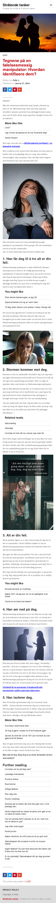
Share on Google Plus (20, 89)
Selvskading (10, 423)
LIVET (5, 55)
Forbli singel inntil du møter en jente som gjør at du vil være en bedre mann (28, 812)
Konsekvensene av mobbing (18, 589)
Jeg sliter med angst (14, 826)
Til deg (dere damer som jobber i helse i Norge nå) (28, 307)
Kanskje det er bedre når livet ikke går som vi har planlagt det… (27, 805)
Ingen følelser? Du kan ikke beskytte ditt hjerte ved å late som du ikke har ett (28, 850)
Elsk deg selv (11, 794)
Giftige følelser (11, 789)
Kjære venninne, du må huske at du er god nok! (26, 836)
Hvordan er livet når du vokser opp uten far (24, 433)
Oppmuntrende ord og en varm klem (21, 302)
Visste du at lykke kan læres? (18, 601)
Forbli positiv (10, 831)
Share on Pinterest (15, 89)
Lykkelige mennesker (14, 774)
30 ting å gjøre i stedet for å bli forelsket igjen (25, 730)
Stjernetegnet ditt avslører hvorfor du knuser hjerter (25, 842)
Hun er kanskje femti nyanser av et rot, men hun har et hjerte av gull (26, 820)
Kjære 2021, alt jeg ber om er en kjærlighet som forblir (26, 595)
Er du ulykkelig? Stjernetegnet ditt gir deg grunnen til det (27, 857)
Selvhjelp (9, 428)
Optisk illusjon (11, 138)
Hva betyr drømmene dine (17, 726)
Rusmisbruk (10, 784)
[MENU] (51, 5)
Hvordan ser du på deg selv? (18, 769)
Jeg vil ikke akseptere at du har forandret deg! (26, 133)
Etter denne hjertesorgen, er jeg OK (21, 297)
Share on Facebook (5, 89)
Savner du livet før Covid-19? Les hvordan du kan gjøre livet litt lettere (27, 736)
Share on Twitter (10, 89)
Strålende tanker (16, 5)
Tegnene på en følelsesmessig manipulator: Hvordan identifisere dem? (24, 67)
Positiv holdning (12, 799)
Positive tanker (11, 779)
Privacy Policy (11, 889)
